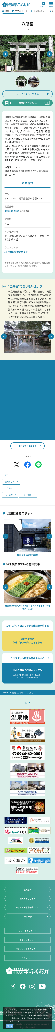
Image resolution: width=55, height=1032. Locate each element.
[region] (27, 12)
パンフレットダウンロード (27, 948)
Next (49, 54)
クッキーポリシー (41, 1018)
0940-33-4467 (12, 211)
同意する (9, 1026)
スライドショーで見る (27, 94)
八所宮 (30, 692)
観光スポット (18, 692)
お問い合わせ (27, 957)
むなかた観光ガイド (17, 252)
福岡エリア (10, 481)
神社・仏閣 (26, 494)
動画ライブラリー (27, 939)
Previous (5, 54)
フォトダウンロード (27, 930)
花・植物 (9, 494)
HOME (5, 692)
